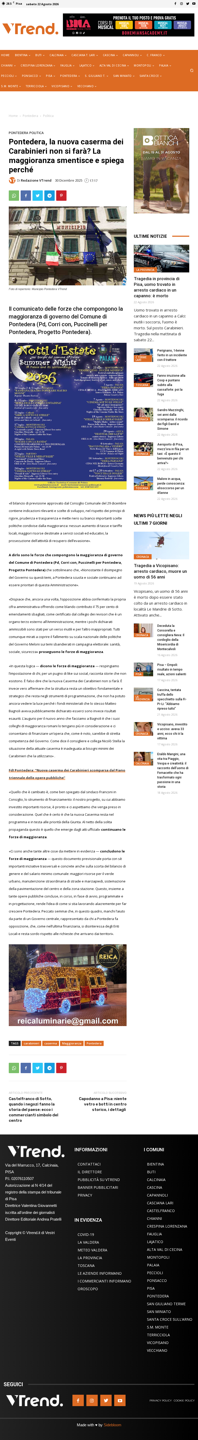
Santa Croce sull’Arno (169, 1319)
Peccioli (155, 1272)
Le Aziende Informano (100, 1273)
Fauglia (154, 1233)
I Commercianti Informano (104, 1281)
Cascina (154, 1187)
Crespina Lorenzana (167, 1226)
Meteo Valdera (92, 1250)
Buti (151, 1171)
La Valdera (88, 1242)
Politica (48, 116)
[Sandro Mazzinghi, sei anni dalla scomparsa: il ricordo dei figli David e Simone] (143, 414)
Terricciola (158, 1334)
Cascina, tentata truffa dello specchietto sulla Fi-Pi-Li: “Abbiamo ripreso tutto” (172, 699)
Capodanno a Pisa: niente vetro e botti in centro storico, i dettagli (103, 1104)
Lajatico (155, 1241)
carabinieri (31, 1043)
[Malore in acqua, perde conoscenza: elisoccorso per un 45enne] (143, 483)
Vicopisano (158, 1342)
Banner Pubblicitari (98, 1187)
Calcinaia (142, 763)
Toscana (142, 385)
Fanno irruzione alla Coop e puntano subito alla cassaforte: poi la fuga (171, 385)
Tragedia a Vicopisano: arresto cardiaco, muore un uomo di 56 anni (160, 571)
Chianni (154, 1218)
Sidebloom (112, 1425)
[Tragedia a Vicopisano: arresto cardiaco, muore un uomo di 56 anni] (161, 545)
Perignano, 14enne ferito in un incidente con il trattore (172, 355)
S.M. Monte (157, 1327)
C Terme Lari (141, 358)
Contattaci (89, 1164)
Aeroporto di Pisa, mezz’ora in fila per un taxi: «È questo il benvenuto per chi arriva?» (173, 454)
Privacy (85, 1195)
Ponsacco (157, 1280)
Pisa (139, 674)
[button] (192, 71)
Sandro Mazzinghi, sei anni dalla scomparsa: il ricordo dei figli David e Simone (172, 419)
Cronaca (142, 419)
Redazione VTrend (36, 180)
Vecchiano (157, 1350)
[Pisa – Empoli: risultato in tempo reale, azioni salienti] (143, 669)
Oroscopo (88, 1288)
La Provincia (145, 270)
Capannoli (157, 1195)
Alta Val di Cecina (164, 1249)
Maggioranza (71, 1043)
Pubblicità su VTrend (99, 1179)
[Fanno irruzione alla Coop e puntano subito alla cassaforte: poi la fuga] (143, 380)
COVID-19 (86, 1234)
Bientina (155, 1164)
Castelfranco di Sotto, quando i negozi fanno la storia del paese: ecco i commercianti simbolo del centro (33, 1109)
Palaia (153, 1265)
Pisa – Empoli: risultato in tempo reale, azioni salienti (171, 669)
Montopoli (158, 1257)
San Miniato (159, 1311)
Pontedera (30, 116)
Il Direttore (90, 1171)
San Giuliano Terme (166, 1303)
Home (13, 116)
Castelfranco (161, 1210)
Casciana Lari (160, 1202)
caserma (50, 1043)
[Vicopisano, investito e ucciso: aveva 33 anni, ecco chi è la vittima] (143, 729)
